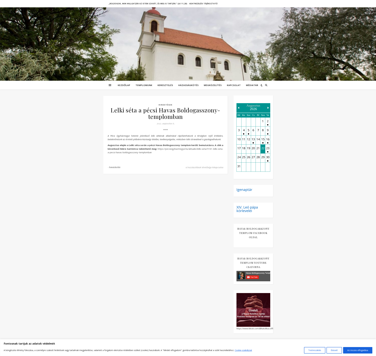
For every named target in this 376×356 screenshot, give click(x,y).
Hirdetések (165, 105)
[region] (188, 347)
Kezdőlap (124, 85)
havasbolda (114, 167)
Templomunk (144, 85)
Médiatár (252, 85)
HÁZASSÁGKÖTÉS (188, 85)
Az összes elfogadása (357, 350)
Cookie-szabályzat (243, 350)
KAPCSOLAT (234, 85)
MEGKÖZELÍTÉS (213, 85)
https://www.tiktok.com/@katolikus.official (256, 328)
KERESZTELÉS (165, 85)
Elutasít (334, 350)
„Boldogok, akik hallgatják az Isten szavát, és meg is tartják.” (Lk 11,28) (148, 3)
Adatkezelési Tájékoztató (203, 3)
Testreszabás (314, 350)
